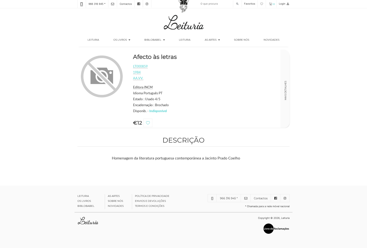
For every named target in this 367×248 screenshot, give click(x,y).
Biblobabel (85, 205)
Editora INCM (143, 87)
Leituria (97, 39)
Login (284, 3)
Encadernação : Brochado (151, 105)
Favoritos (250, 3)
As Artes (211, 39)
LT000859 (140, 66)
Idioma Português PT (147, 93)
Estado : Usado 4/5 (146, 99)
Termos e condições (149, 205)
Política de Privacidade (152, 195)
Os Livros (84, 200)
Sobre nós (241, 39)
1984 (137, 72)
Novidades (271, 39)
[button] (129, 40)
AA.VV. (138, 78)
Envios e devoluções (150, 200)
